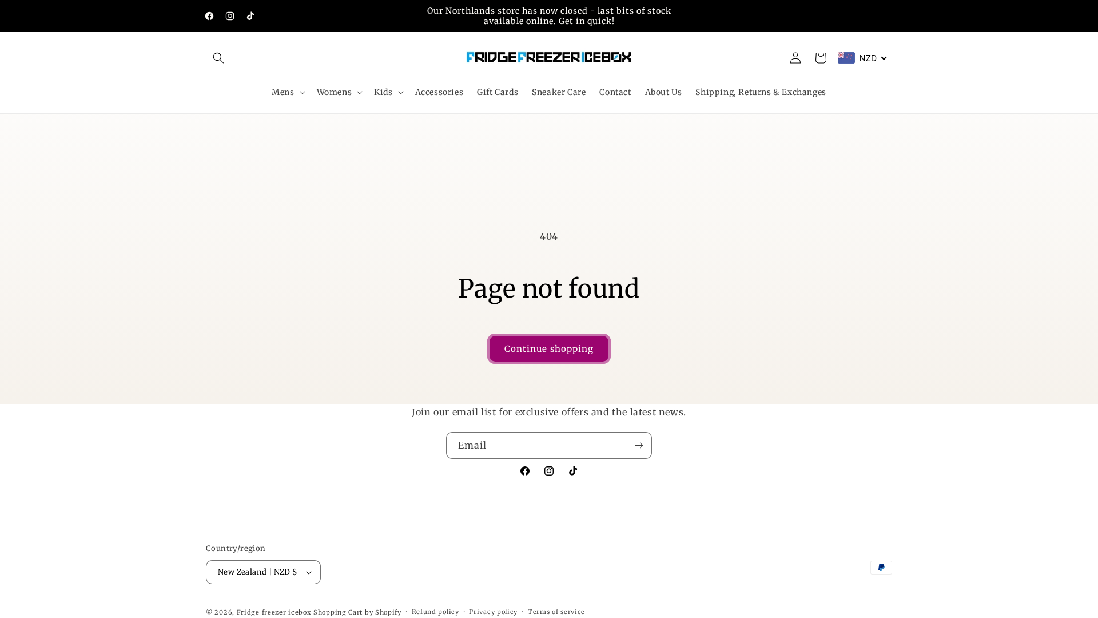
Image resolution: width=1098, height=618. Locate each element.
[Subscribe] (638, 445)
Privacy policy (493, 612)
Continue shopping (549, 348)
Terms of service (556, 612)
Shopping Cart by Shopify (357, 612)
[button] (218, 57)
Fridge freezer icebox (274, 612)
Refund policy (435, 612)
